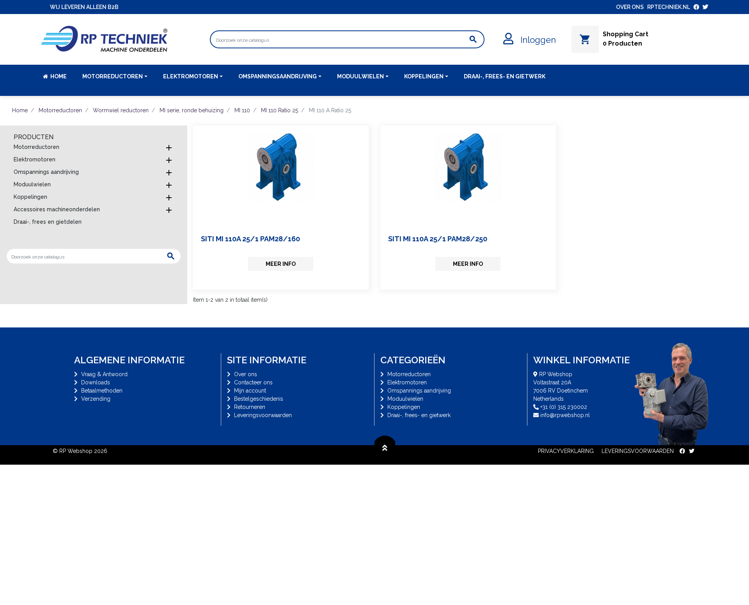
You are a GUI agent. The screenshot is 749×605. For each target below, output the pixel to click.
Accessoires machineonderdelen (57, 209)
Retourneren (249, 407)
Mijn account (250, 390)
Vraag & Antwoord (104, 374)
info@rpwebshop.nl (565, 415)
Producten (33, 137)
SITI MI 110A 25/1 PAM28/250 (437, 239)
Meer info (281, 264)
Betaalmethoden (101, 390)
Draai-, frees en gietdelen (48, 222)
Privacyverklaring (566, 451)
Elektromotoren (34, 159)
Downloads (95, 382)
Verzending (95, 399)
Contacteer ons (253, 382)
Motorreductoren (36, 147)
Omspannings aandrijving (46, 172)
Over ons (245, 374)
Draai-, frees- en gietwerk (419, 415)
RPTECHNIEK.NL (668, 7)
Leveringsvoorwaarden (263, 415)
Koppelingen (30, 197)
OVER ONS (630, 7)
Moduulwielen (32, 184)
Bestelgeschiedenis (258, 399)
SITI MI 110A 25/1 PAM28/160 (250, 239)
